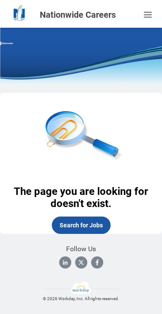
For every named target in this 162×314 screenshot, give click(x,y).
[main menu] (147, 15)
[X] (81, 262)
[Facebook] (97, 262)
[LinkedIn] (65, 262)
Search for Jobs (81, 225)
